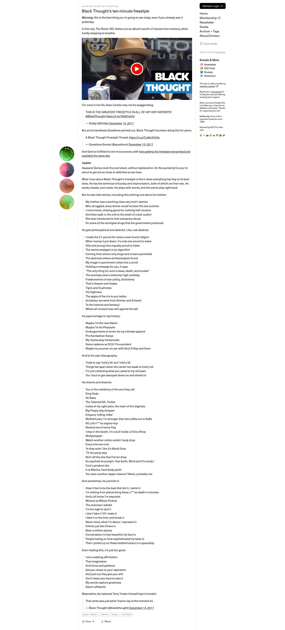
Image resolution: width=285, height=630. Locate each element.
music (115, 614)
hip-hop (104, 614)
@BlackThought (95, 116)
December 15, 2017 (121, 123)
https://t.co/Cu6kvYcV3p (144, 137)
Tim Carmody (111, 6)
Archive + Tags (209, 31)
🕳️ (214, 135)
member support (207, 86)
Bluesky (208, 72)
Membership (209, 18)
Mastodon (210, 75)
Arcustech (216, 91)
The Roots (126, 614)
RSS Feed (209, 68)
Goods (204, 27)
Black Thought (90, 614)
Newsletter (207, 22)
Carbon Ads (220, 52)
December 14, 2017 (141, 608)
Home (204, 13)
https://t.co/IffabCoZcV (120, 116)
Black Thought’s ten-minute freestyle (115, 11)
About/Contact (210, 36)
